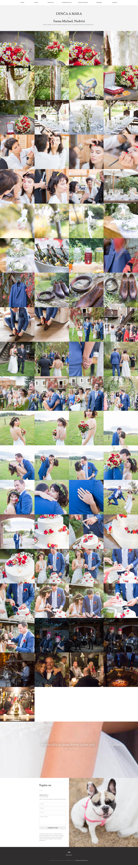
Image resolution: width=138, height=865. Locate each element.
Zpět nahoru (69, 855)
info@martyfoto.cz (43, 795)
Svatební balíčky (67, 2)
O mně (36, 2)
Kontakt (114, 2)
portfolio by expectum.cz (81, 860)
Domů (22, 2)
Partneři (99, 2)
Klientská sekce (83, 2)
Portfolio (51, 2)
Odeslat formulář (53, 828)
